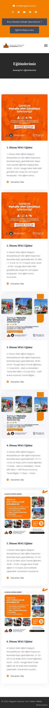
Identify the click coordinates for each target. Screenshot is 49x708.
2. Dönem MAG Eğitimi (19, 245)
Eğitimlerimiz (30, 70)
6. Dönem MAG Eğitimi (19, 641)
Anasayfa (17, 70)
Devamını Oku (17, 182)
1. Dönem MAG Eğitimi (19, 147)
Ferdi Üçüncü (42, 705)
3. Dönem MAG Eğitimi (19, 347)
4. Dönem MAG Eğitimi (19, 445)
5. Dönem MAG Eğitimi (19, 543)
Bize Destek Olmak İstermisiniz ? (24, 21)
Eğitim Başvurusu (24, 30)
